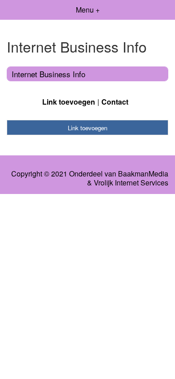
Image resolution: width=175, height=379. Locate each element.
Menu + (88, 9)
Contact (114, 102)
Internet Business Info (48, 73)
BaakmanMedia (143, 173)
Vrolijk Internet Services (131, 182)
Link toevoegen (68, 102)
